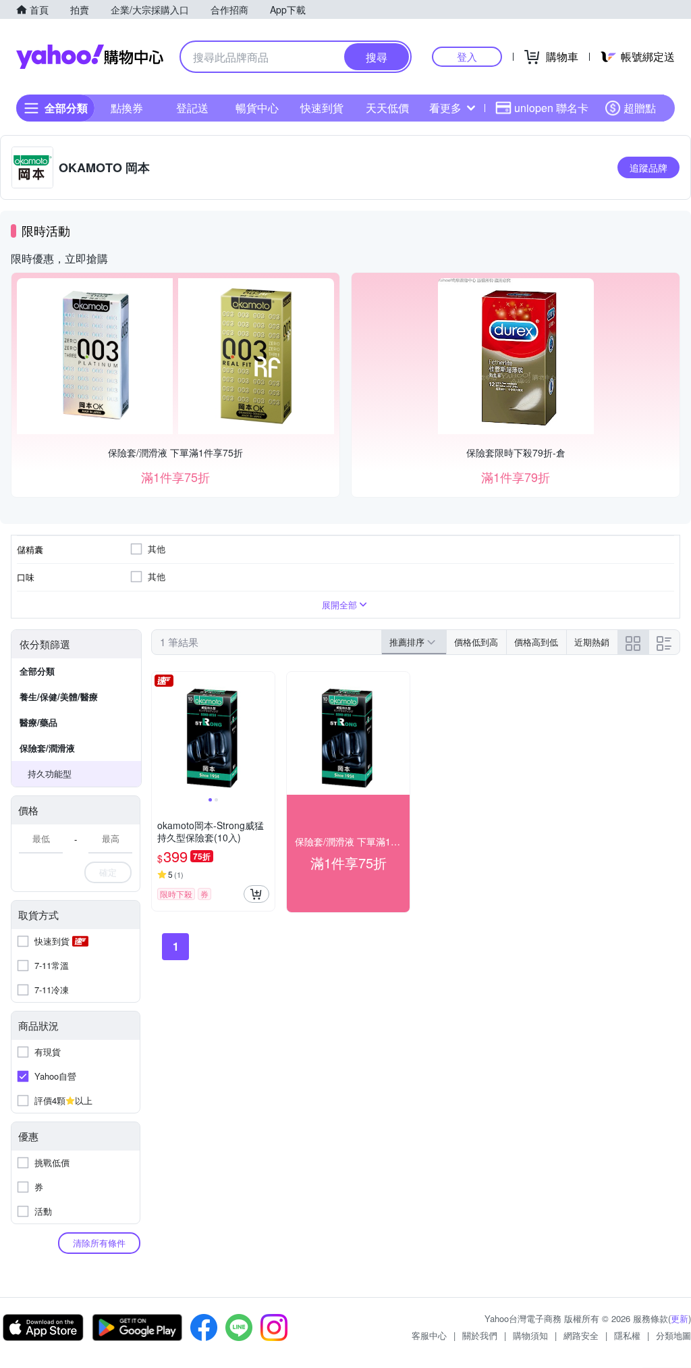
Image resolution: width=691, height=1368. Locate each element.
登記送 (192, 107)
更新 (679, 1318)
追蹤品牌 (648, 167)
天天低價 (387, 107)
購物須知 (530, 1335)
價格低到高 (476, 641)
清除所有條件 (99, 1242)
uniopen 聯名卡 (551, 107)
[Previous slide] (160, 733)
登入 (467, 56)
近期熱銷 (591, 641)
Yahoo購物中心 (89, 57)
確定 (108, 872)
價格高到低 (536, 641)
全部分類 (37, 670)
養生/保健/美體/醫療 (59, 696)
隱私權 (627, 1335)
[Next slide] (266, 733)
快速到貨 (321, 107)
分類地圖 (673, 1335)
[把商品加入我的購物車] (256, 894)
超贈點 (640, 107)
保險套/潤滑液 (47, 747)
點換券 (127, 107)
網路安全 (581, 1335)
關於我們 (479, 1335)
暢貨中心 (257, 107)
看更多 (445, 107)
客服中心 (429, 1335)
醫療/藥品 (38, 722)
